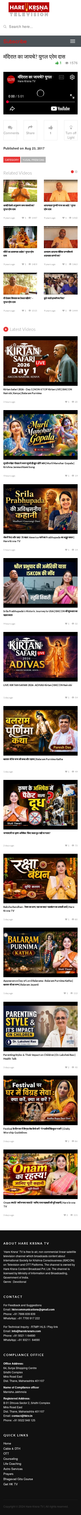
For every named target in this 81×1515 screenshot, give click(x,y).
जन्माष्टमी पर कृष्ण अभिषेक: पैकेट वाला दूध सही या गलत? (27, 740)
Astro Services (13, 1376)
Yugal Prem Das (33, 159)
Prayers (8, 1381)
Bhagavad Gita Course (18, 1386)
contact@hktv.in (22, 1323)
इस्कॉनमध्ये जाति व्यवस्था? (14, 205)
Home (7, 1350)
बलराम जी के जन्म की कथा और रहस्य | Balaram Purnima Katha (33, 666)
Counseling (10, 1366)
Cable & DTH (11, 1355)
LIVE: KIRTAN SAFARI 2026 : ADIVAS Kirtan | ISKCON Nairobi (37, 592)
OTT (6, 1360)
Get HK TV (10, 1391)
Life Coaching (12, 1371)
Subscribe (15, 41)
